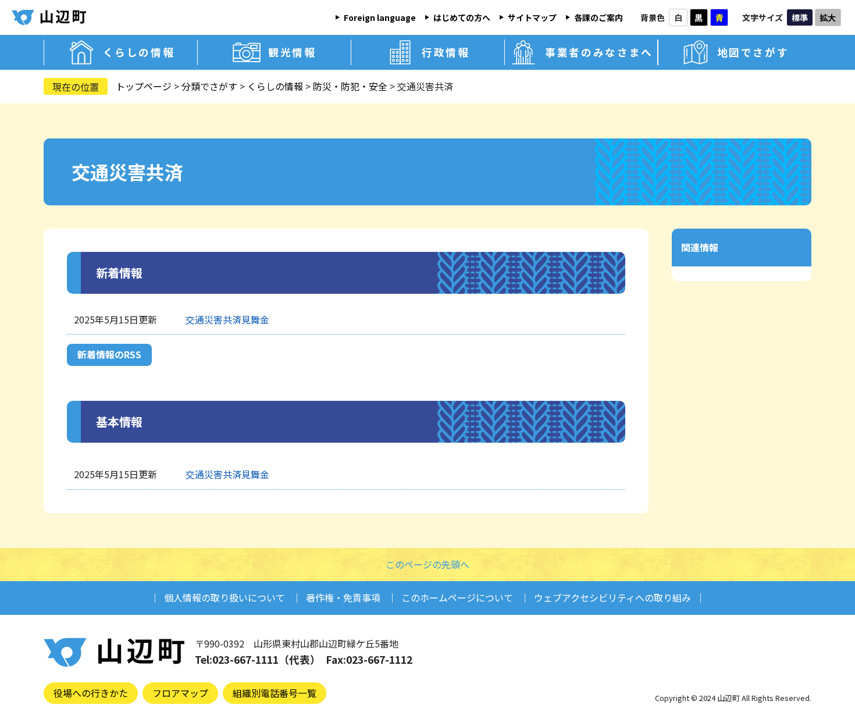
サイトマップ (532, 17)
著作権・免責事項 (343, 597)
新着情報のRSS (109, 354)
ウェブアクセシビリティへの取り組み (612, 597)
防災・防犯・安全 (350, 86)
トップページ (144, 86)
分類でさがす (209, 86)
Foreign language (380, 17)
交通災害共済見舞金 (227, 319)
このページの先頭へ (427, 564)
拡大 (828, 17)
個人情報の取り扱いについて (224, 597)
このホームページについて (457, 597)
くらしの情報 (275, 86)
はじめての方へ (461, 17)
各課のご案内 (598, 17)
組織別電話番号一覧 (274, 693)
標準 (800, 17)
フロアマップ (180, 693)
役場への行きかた (91, 693)
